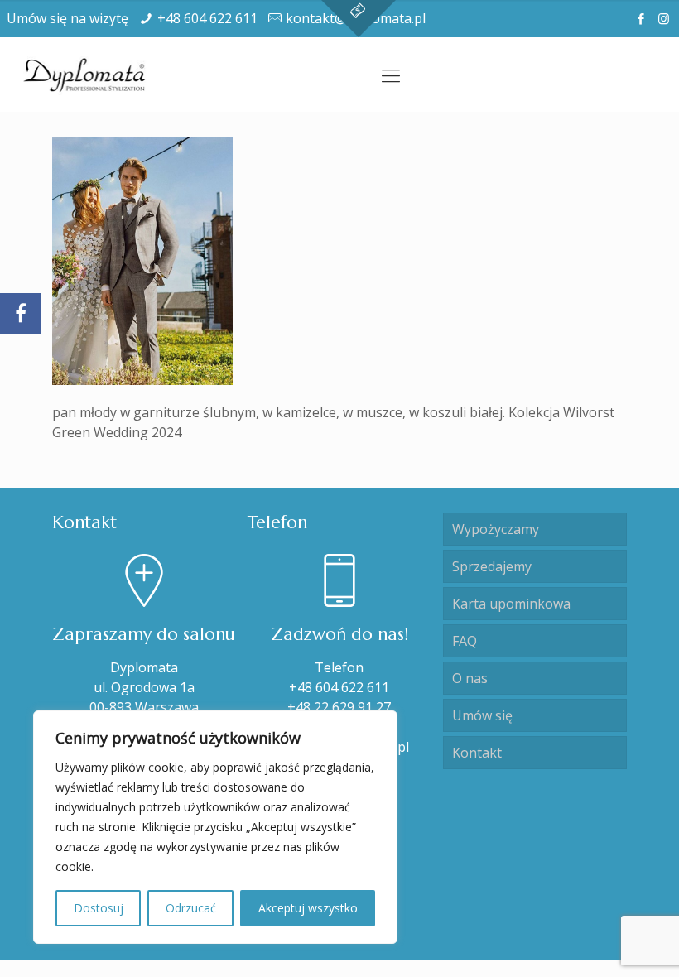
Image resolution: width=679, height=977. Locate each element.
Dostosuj (98, 908)
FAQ (464, 641)
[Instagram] (663, 18)
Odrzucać (191, 908)
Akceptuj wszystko (308, 908)
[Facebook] (641, 18)
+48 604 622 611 (207, 18)
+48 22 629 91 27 (339, 707)
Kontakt (477, 753)
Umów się (482, 715)
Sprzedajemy (492, 566)
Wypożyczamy (495, 529)
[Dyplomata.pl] (85, 74)
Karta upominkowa (511, 603)
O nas (470, 678)
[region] (215, 827)
